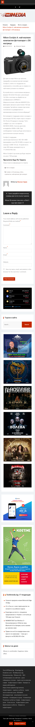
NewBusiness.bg (18, 673)
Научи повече (20, 723)
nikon (21, 172)
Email (5, 255)
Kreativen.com (7, 673)
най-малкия (15, 174)
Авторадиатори (8, 695)
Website (5, 262)
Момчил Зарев (20, 46)
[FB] (15, 7)
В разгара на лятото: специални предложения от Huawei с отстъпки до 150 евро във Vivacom (18, 614)
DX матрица (16, 172)
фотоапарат (23, 174)
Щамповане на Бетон (10, 705)
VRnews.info (17, 675)
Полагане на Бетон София (11, 700)
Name (5, 248)
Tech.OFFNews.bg (8, 670)
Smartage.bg (19, 670)
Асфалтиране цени (22, 702)
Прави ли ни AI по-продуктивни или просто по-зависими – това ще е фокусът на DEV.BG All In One (17, 634)
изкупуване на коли (20, 695)
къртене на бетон (18, 690)
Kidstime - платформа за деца (12, 697)
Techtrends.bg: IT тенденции (18, 595)
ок (11, 723)
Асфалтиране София (15, 683)
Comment (6, 225)
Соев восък (11, 702)
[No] (33, 721)
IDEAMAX (20, 692)
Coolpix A (9, 172)
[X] (19, 7)
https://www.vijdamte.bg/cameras (13, 688)
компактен (8, 174)
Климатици (27, 697)
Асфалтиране (7, 690)
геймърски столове (9, 680)
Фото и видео (10, 167)
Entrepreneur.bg (8, 675)
